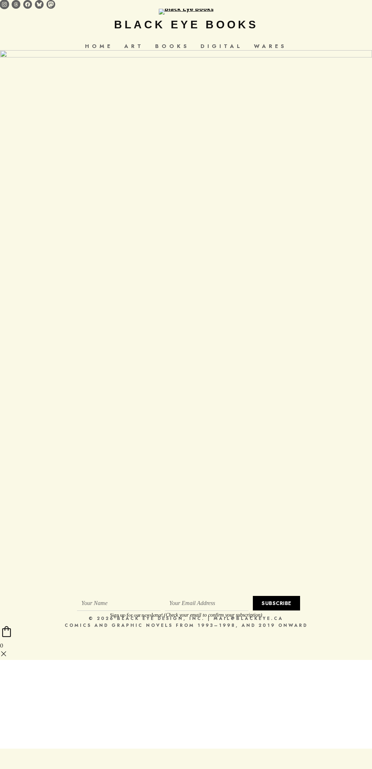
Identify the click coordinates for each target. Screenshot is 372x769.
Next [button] (362, 321)
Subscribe (276, 603)
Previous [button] (9, 321)
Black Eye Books (186, 25)
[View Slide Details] (186, 323)
